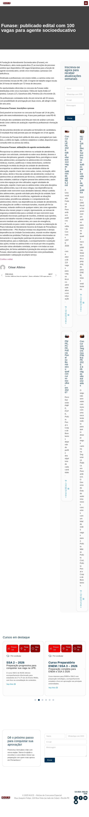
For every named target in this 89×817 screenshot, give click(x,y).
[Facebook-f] (81, 798)
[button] (86, 3)
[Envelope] (76, 802)
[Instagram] (76, 798)
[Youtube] (85, 798)
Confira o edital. (6, 259)
